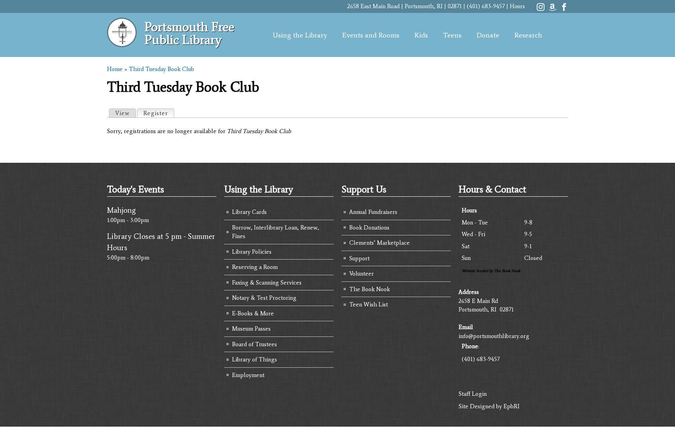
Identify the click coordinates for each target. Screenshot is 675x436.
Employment (248, 375)
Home (115, 69)
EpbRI (512, 406)
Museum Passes (251, 328)
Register (158, 113)
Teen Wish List (368, 304)
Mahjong (121, 210)
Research (528, 35)
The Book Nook (369, 289)
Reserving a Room (255, 266)
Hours (517, 6)
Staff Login (473, 393)
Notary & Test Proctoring (264, 297)
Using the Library (300, 35)
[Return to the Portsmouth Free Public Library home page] (122, 42)
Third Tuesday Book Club (161, 69)
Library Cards (249, 211)
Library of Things (254, 359)
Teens (452, 35)
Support (359, 258)
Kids (421, 35)
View (122, 113)
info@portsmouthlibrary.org (494, 336)
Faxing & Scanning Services (267, 282)
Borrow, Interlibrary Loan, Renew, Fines (275, 232)
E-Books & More (253, 313)
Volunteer (361, 273)
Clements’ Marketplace (379, 242)
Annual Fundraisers (373, 211)
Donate (488, 35)
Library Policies (251, 251)
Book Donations (369, 227)
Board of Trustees (254, 344)
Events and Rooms (370, 35)
